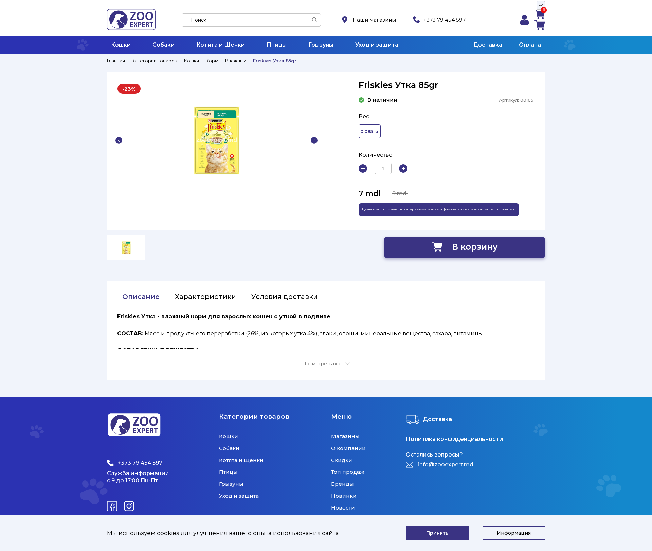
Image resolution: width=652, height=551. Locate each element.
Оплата (530, 44)
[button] (118, 140)
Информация (514, 533)
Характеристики (205, 297)
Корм (212, 60)
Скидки (341, 460)
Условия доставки (284, 297)
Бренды (342, 483)
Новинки (344, 495)
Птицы (277, 44)
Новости (343, 507)
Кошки (121, 44)
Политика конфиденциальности (454, 439)
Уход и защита (376, 44)
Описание (141, 297)
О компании (348, 448)
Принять (437, 533)
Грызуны (320, 44)
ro (541, 5)
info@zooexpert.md (445, 464)
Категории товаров (154, 60)
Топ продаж (347, 472)
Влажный (235, 60)
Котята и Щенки (220, 44)
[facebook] (112, 506)
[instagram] (129, 506)
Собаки (163, 44)
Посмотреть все (322, 364)
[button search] (314, 19)
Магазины (345, 436)
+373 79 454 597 (444, 20)
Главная (116, 60)
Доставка (487, 44)
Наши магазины (374, 20)
